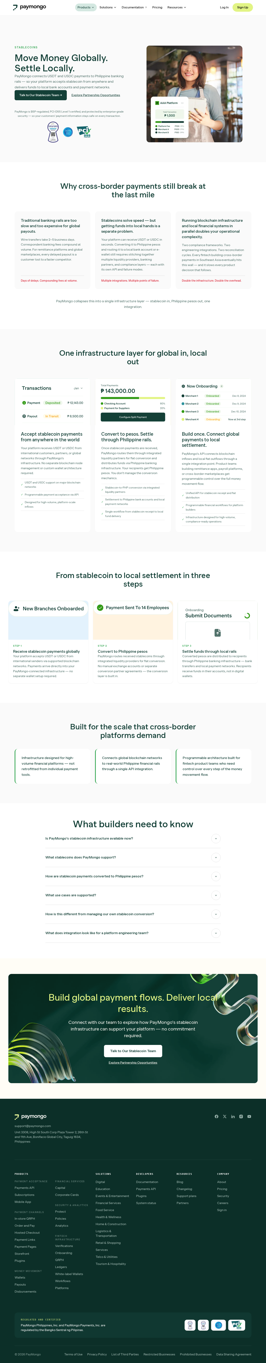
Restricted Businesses (159, 1354)
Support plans (186, 1196)
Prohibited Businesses (196, 1354)
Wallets (20, 1277)
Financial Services (108, 1203)
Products (84, 7)
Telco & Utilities (107, 1257)
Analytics (61, 1225)
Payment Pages (25, 1247)
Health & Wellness (108, 1217)
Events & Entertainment (112, 1196)
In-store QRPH (25, 1218)
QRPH (59, 1260)
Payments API (24, 1188)
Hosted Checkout (27, 1232)
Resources (175, 7)
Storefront (22, 1254)
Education (103, 1189)
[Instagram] (241, 1116)
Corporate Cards (67, 1195)
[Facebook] (216, 1116)
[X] (225, 1116)
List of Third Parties (125, 1354)
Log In (224, 7)
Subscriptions (24, 1195)
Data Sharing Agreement (233, 1354)
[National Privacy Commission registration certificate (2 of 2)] (203, 1325)
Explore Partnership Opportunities (95, 95)
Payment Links (25, 1240)
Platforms (62, 1288)
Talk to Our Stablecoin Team (133, 1051)
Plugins (20, 1261)
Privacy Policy (97, 1354)
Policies (60, 1218)
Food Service (105, 1210)
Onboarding (63, 1253)
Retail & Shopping (108, 1243)
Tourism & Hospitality (111, 1264)
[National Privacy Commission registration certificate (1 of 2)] (190, 1325)
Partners (183, 1203)
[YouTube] (249, 1116)
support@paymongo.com (33, 1126)
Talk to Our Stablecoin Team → (40, 95)
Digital (100, 1182)
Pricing (157, 7)
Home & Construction (111, 1224)
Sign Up (242, 7)
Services (102, 1250)
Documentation (133, 7)
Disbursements (25, 1291)
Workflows (62, 1281)
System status (146, 1203)
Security (223, 1196)
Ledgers (61, 1267)
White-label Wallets (69, 1274)
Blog (180, 1182)
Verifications (64, 1246)
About (221, 1182)
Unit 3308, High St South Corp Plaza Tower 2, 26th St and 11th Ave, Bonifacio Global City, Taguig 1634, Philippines (51, 1136)
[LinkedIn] (233, 1116)
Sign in (222, 1210)
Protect (60, 1211)
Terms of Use (73, 1354)
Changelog (184, 1189)
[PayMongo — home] (29, 7)
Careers (222, 1203)
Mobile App (23, 1202)
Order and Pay (25, 1225)
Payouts (20, 1284)
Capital (60, 1188)
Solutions (106, 7)
